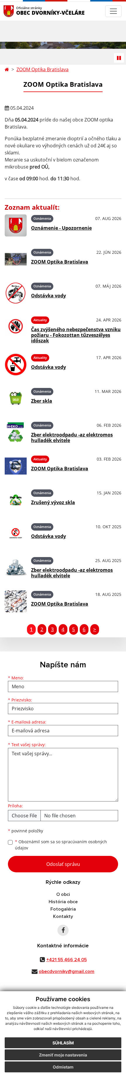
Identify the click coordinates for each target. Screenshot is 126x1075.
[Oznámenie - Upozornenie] (16, 225)
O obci (63, 894)
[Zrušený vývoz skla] (16, 500)
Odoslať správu (63, 864)
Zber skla (41, 401)
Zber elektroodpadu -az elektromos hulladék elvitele (72, 437)
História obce (63, 901)
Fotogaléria (63, 909)
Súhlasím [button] (63, 1042)
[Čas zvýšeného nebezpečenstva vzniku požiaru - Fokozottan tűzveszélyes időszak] (16, 329)
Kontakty (63, 916)
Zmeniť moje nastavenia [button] (63, 1054)
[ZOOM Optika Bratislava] (16, 259)
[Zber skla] (16, 398)
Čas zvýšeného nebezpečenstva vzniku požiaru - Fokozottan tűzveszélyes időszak (76, 335)
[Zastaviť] (119, 58)
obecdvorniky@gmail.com (66, 971)
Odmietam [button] (63, 1066)
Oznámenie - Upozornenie (61, 228)
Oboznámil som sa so (61, 845)
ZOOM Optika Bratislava (42, 69)
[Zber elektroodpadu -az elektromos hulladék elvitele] (16, 432)
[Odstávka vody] (16, 293)
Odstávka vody (48, 295)
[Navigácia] (113, 11)
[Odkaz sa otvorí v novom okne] (63, 930)
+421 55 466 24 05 (66, 959)
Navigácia (17, 11)
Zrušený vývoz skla (53, 502)
